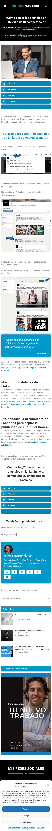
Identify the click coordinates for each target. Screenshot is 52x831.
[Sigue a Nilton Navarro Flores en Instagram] (29, 572)
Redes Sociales (32, 27)
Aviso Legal (40, 828)
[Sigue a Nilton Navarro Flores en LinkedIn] (7, 572)
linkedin (13, 535)
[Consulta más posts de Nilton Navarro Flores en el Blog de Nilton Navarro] (7, 577)
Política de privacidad (28, 828)
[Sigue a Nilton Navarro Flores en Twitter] (22, 572)
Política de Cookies (14, 828)
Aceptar (26, 809)
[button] (48, 785)
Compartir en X (41, 353)
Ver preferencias (26, 822)
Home (6, 35)
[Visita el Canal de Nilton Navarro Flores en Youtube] (37, 572)
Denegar (26, 816)
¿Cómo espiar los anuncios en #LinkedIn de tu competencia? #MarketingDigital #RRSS (22, 343)
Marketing (23, 27)
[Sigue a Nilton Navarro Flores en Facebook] (14, 572)
